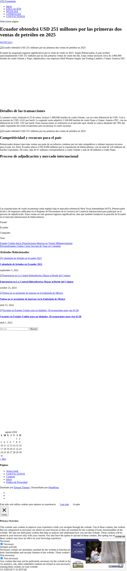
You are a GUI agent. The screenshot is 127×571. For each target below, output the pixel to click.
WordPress (53, 487)
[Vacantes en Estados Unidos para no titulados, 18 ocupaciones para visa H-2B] (39, 310)
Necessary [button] (5, 541)
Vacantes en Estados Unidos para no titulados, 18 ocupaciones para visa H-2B (40, 316)
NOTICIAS (12, 11)
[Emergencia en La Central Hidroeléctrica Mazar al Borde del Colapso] (35, 275)
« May (3, 459)
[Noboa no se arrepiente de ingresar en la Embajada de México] (31, 293)
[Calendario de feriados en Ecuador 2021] (21, 258)
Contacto (10, 476)
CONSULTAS (13, 14)
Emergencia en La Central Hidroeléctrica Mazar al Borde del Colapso (36, 281)
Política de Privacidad (16, 482)
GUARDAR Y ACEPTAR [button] (13, 569)
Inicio (9, 6)
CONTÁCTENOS (15, 16)
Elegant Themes (22, 487)
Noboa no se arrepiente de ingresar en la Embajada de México (32, 299)
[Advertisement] (63, 84)
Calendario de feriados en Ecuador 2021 (21, 264)
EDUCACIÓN (13, 9)
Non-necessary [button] (7, 555)
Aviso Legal (12, 471)
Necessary (9, 544)
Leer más (64, 504)
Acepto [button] (76, 504)
